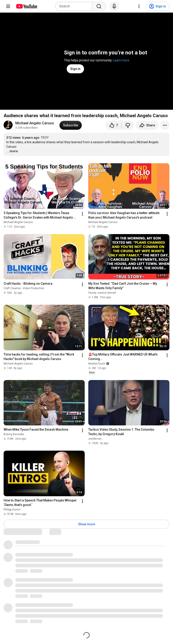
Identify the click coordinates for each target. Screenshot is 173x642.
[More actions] (164, 125)
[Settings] (139, 6)
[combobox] (75, 6)
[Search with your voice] (114, 6)
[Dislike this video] (127, 125)
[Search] (99, 6)
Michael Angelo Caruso (34, 123)
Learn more (121, 60)
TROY (45, 137)
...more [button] (12, 151)
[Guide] (8, 6)
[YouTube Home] (26, 6)
